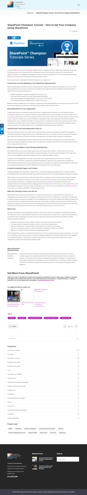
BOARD (10, 428)
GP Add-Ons (10, 406)
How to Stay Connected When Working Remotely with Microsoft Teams (13, 304)
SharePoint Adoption (35, 318)
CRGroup (60, 428)
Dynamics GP (11, 394)
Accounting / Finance (13, 350)
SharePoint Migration (51, 318)
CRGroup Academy (72, 186)
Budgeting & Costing (13, 358)
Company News (11, 378)
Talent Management (13, 418)
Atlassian (10, 354)
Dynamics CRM (11, 390)
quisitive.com (11, 473)
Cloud (9, 370)
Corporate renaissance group (47, 428)
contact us (10, 119)
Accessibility (71, 492)
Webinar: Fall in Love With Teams (27, 303)
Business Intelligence (13, 366)
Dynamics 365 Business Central (16, 386)
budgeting (18, 428)
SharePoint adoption (13, 74)
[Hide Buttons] (1, 135)
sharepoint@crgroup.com (46, 280)
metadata (49, 181)
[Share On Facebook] (9, 37)
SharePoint (30, 13)
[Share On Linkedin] (18, 37)
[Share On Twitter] (14, 37)
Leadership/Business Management (17, 410)
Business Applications (13, 362)
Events (9, 402)
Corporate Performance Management (18, 382)
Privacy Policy (63, 492)
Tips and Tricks (65, 318)
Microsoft (12, 318)
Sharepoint (22, 318)
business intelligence (30, 428)
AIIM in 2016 (17, 70)
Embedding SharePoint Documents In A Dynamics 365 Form (40, 304)
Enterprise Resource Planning (16, 398)
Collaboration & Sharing (14, 374)
